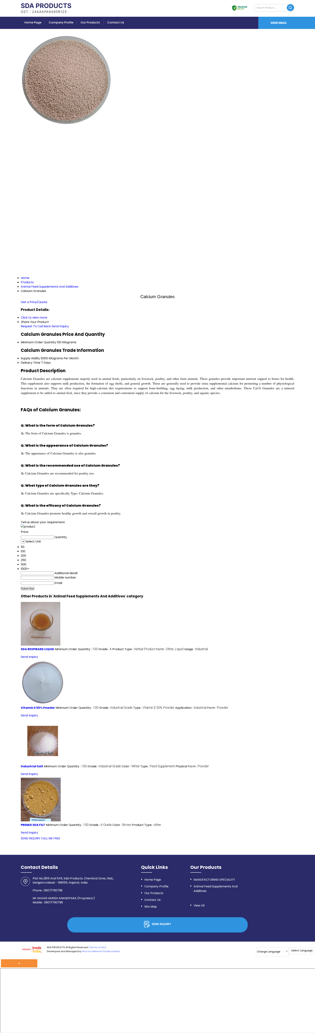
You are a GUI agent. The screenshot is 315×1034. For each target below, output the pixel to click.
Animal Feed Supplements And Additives (216, 888)
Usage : (196, 649)
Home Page (32, 22)
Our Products (90, 22)
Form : (169, 649)
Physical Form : (192, 766)
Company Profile (61, 22)
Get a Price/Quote (34, 302)
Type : (153, 708)
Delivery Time (30, 363)
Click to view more (34, 317)
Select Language (302, 950)
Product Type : (133, 649)
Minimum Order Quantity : (76, 649)
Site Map (150, 906)
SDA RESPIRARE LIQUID (37, 649)
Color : (131, 766)
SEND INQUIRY (30, 838)
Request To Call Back (36, 326)
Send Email (279, 23)
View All (199, 905)
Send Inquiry (60, 326)
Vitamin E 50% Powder (38, 708)
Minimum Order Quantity (38, 342)
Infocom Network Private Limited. (101, 951)
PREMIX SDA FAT (33, 825)
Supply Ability (30, 358)
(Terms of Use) (97, 947)
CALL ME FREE (50, 838)
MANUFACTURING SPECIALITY (214, 880)
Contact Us (115, 22)
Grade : (105, 649)
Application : (191, 708)
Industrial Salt (32, 766)
